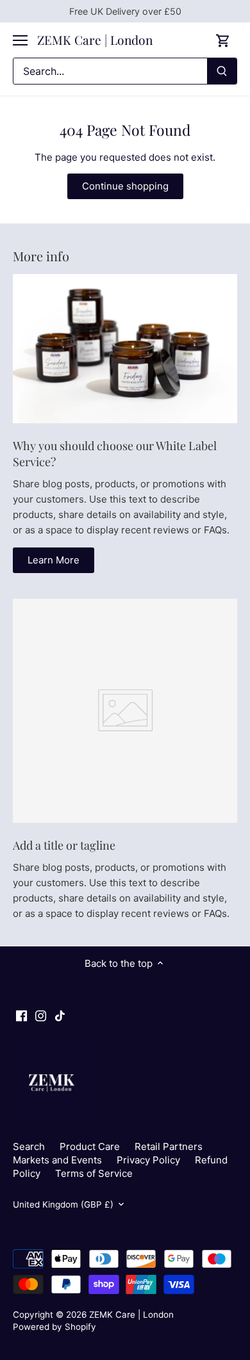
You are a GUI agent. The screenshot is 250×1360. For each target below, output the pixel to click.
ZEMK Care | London (95, 40)
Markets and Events (57, 1160)
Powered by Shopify (54, 1327)
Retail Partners (169, 1146)
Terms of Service (94, 1173)
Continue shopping (125, 186)
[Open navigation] (20, 40)
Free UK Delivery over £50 (125, 11)
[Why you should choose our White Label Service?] (125, 348)
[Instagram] (40, 1015)
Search (29, 1146)
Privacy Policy (148, 1160)
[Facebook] (21, 1015)
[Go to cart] (223, 40)
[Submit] (222, 71)
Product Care (90, 1146)
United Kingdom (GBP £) (63, 1204)
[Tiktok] (59, 1015)
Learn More (53, 560)
